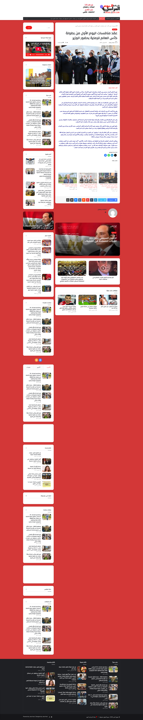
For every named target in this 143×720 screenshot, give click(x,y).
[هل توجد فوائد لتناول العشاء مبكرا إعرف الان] (81, 669)
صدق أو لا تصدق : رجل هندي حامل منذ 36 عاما (109, 307)
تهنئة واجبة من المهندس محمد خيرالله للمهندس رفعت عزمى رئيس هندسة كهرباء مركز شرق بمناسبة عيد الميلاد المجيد (33, 251)
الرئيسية (114, 26)
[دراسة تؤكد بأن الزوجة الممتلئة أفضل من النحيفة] (46, 469)
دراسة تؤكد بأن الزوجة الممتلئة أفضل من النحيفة (34, 467)
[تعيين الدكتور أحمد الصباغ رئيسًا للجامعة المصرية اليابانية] (67, 178)
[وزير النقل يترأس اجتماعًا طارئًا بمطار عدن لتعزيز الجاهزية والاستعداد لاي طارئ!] (46, 142)
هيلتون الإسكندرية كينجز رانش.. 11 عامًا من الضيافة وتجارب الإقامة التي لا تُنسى (80, 18)
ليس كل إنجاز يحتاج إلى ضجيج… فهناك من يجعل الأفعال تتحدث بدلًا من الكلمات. (43, 184)
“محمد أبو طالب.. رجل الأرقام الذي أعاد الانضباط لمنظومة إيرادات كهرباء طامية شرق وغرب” (34, 289)
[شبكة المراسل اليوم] (101, 8)
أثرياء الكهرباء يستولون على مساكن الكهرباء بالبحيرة (34, 460)
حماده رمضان (111, 42)
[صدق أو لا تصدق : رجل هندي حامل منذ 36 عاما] (108, 300)
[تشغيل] (49, 54)
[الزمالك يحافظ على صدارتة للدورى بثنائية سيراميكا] (87, 300)
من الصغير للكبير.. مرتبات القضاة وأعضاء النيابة (35, 454)
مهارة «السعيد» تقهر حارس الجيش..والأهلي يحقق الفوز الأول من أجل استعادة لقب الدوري (67, 308)
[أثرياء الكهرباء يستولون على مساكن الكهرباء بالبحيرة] (46, 461)
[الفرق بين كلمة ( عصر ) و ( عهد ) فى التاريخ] (46, 484)
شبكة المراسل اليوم (91, 717)
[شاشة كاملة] (28, 54)
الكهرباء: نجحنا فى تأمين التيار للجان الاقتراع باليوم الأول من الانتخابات (67, 701)
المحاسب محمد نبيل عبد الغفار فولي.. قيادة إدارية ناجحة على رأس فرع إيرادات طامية (44, 162)
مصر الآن (109, 26)
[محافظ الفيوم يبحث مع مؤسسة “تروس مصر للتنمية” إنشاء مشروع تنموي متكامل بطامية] (81, 686)
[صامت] (30, 54)
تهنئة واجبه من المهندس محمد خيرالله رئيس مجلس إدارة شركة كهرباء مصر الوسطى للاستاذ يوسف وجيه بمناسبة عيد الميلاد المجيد (33, 278)
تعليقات (28, 367)
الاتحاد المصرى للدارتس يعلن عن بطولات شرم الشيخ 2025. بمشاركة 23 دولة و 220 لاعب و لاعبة (88, 185)
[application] (38, 49)
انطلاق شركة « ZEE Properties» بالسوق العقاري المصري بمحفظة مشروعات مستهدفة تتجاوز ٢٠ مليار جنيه (100, 240)
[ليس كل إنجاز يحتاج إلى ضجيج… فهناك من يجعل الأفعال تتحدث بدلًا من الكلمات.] (30, 185)
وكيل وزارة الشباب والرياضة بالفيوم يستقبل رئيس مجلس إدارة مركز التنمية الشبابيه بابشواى (108, 185)
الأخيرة (48, 367)
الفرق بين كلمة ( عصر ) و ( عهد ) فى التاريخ (34, 483)
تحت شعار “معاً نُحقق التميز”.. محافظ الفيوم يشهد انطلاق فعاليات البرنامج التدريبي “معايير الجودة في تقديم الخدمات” (67, 677)
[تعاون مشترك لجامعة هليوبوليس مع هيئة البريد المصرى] (30, 203)
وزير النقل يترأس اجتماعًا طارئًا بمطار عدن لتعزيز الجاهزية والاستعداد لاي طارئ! (33, 141)
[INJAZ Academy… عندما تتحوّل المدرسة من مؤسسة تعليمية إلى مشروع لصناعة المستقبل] (46, 114)
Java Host (32, 716)
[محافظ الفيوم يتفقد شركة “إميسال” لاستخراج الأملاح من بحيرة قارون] (81, 694)
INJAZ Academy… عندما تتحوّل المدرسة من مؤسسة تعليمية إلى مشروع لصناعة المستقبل (39, 82)
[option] (87, 239)
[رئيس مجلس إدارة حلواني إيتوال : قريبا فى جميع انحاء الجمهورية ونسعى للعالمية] (46, 476)
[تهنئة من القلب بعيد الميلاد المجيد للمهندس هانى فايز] (46, 243)
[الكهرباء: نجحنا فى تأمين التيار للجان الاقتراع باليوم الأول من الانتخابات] (81, 702)
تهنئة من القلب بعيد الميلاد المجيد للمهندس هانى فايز (34, 241)
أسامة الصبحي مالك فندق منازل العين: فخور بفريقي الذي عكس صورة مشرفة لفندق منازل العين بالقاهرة (43, 193)
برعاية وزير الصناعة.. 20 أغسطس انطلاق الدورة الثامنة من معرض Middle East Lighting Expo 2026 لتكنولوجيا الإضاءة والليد (33, 103)
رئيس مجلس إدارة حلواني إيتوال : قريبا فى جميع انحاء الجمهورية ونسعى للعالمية (34, 476)
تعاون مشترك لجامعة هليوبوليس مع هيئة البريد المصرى (44, 202)
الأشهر (38, 367)
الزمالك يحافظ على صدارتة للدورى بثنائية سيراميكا (88, 307)
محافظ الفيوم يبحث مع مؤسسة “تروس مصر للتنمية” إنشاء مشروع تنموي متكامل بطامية (67, 686)
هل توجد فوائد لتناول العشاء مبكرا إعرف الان (67, 668)
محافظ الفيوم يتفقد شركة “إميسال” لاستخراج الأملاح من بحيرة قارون (67, 693)
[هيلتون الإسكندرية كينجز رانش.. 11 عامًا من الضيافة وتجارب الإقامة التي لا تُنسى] (46, 134)
